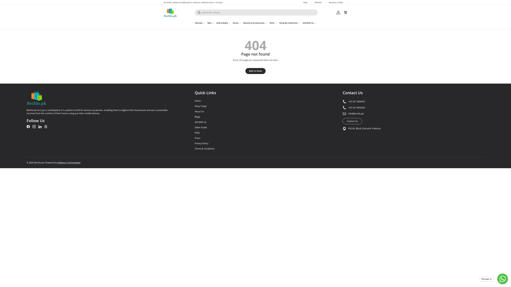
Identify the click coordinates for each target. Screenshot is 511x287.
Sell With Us (201, 122)
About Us (199, 111)
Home (198, 100)
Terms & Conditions (205, 148)
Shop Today (201, 106)
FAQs (197, 132)
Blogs (197, 116)
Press (197, 138)
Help (305, 2)
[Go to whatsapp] (502, 279)
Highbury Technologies (69, 162)
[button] (346, 12)
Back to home (255, 71)
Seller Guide (201, 127)
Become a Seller (336, 2)
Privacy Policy (201, 143)
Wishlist (318, 2)
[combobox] (256, 12)
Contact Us (353, 92)
